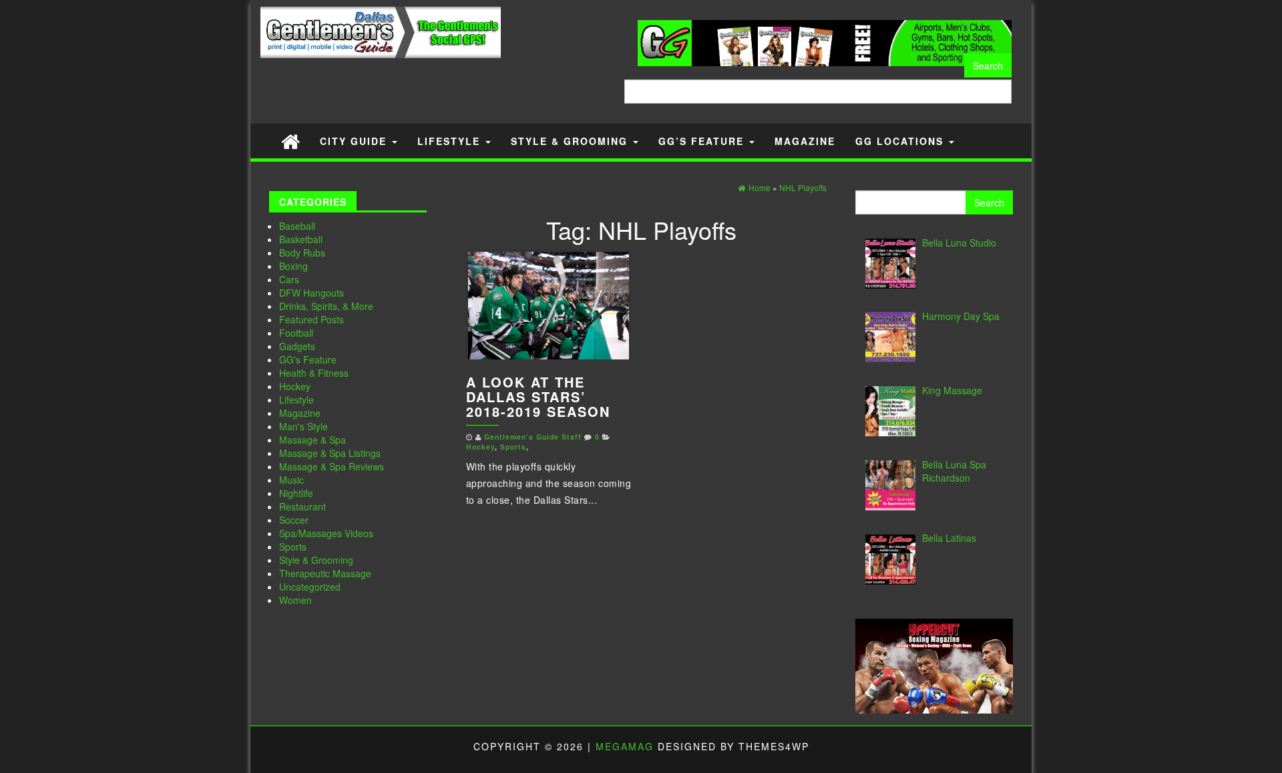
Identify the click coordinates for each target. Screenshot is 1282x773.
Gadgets (297, 346)
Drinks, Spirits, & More (326, 306)
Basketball (301, 239)
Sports (292, 546)
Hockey (294, 386)
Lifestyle (450, 141)
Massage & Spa (312, 439)
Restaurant (302, 506)
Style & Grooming (571, 141)
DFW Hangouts (311, 292)
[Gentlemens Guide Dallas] (290, 140)
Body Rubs (302, 252)
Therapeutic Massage (325, 573)
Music (291, 479)
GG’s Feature (703, 141)
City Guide (355, 141)
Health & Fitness (314, 372)
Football (296, 332)
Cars (289, 279)
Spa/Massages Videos (326, 533)
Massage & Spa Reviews (331, 466)
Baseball (297, 226)
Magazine (805, 141)
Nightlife (296, 493)
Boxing (293, 266)
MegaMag (625, 746)
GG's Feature (308, 359)
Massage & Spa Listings (330, 453)
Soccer (293, 519)
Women (295, 600)
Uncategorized (310, 586)
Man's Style (303, 426)
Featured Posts (311, 319)
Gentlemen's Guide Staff (533, 437)
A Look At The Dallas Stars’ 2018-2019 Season (538, 396)
